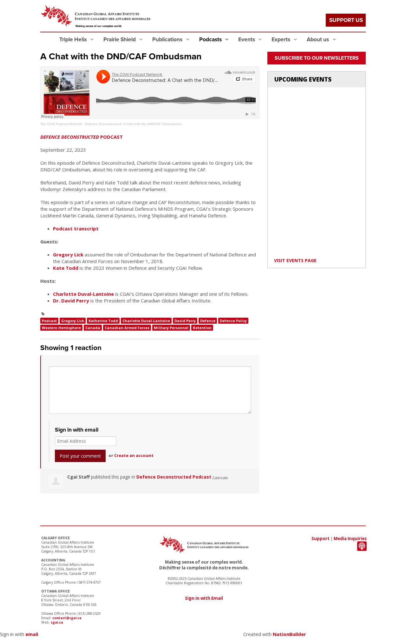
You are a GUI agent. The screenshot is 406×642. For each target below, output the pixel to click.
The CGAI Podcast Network (61, 124)
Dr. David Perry (71, 300)
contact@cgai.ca (67, 618)
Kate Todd (65, 268)
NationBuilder (289, 634)
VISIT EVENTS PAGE (295, 260)
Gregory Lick (68, 254)
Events (247, 39)
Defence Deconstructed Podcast (173, 477)
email (31, 634)
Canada (92, 327)
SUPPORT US (346, 20)
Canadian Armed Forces (127, 327)
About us (318, 39)
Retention (202, 327)
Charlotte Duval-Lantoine (83, 294)
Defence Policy (233, 320)
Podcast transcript (76, 228)
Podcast (49, 320)
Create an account (134, 455)
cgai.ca (57, 622)
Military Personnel (171, 327)
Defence (207, 320)
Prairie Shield (120, 39)
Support (320, 538)
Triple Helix (73, 39)
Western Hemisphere (61, 327)
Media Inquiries (350, 538)
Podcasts (211, 39)
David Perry (185, 320)
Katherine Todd (103, 320)
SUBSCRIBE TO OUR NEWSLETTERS (317, 58)
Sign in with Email (204, 598)
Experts (281, 39)
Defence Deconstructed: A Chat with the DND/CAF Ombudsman (133, 124)
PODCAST (81, 137)
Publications (168, 39)
